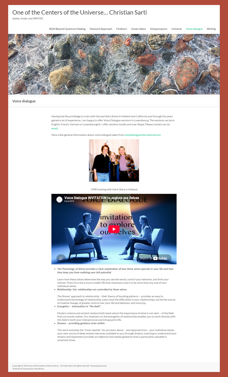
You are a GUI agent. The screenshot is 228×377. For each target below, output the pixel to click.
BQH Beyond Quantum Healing (67, 28)
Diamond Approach (101, 28)
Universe (176, 28)
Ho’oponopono (158, 28)
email (54, 128)
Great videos (138, 28)
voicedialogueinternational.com (143, 134)
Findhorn (121, 28)
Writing (211, 28)
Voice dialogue (194, 28)
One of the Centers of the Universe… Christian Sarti (79, 12)
